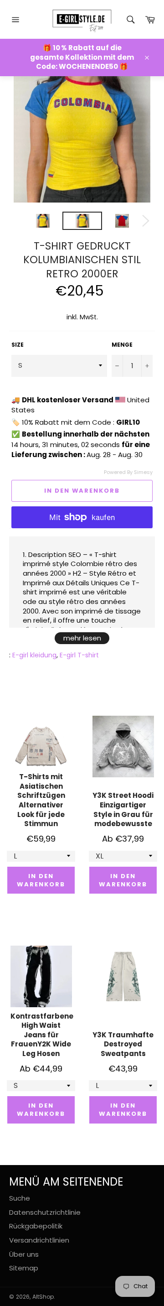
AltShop (43, 1297)
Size (17, 345)
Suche (19, 1198)
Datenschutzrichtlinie (45, 1212)
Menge (122, 345)
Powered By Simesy (128, 472)
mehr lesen (82, 638)
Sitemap (23, 1268)
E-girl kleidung (34, 655)
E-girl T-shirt (79, 655)
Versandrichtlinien (39, 1240)
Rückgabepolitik (35, 1226)
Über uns (24, 1254)
